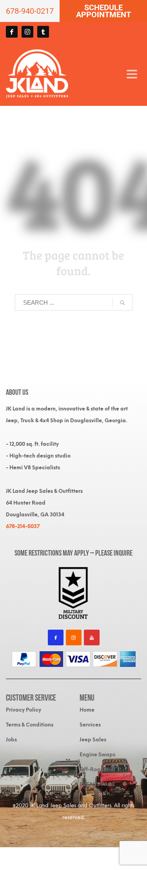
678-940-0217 (30, 11)
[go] (122, 302)
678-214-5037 (23, 526)
